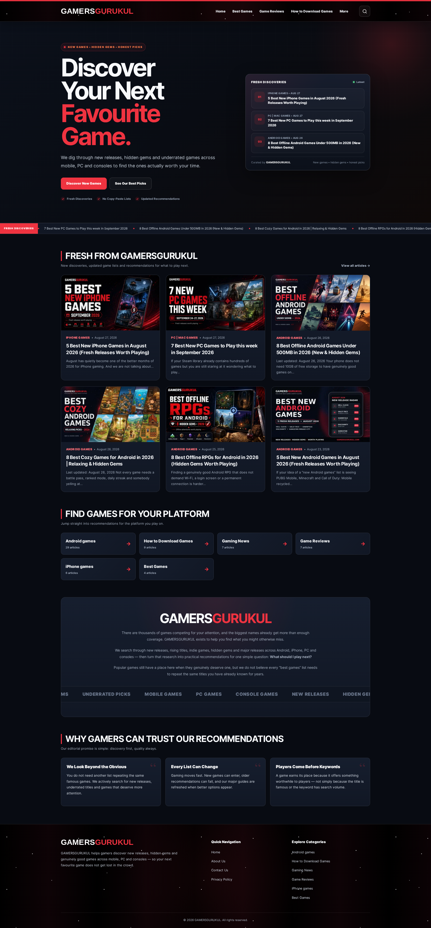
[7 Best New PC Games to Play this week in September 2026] (215, 302)
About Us (218, 861)
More (344, 11)
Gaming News (302, 870)
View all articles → (355, 265)
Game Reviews (271, 11)
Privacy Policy (221, 879)
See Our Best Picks (130, 183)
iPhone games (78, 337)
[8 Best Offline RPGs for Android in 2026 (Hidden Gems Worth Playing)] (215, 414)
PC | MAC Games (184, 337)
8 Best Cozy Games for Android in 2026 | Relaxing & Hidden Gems (249, 228)
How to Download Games (312, 11)
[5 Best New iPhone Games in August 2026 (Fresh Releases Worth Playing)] (110, 302)
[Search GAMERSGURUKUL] (364, 11)
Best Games (242, 11)
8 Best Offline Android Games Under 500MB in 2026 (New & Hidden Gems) (140, 228)
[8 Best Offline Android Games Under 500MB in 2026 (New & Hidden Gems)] (320, 302)
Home (220, 11)
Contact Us (219, 870)
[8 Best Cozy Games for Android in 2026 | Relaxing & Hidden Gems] (110, 414)
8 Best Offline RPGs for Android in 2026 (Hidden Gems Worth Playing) (355, 228)
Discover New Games (83, 183)
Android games (289, 338)
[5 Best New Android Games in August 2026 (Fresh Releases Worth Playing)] (320, 414)
